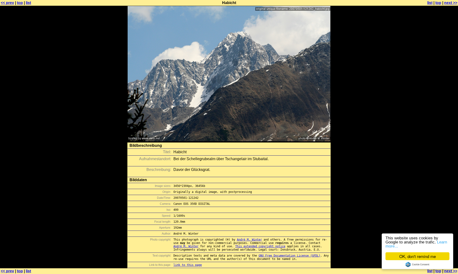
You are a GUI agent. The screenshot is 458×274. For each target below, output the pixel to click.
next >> (450, 3)
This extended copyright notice (260, 246)
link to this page (187, 265)
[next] (229, 140)
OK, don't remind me (417, 256)
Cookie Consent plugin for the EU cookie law (417, 264)
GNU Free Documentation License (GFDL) (289, 255)
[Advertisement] (439, 118)
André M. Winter (249, 239)
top (20, 3)
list (28, 3)
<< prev (7, 3)
